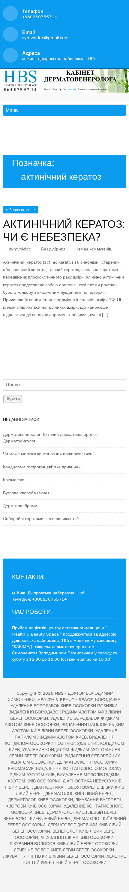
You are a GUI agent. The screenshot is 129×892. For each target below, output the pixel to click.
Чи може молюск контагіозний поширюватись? (48, 453)
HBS (59, 693)
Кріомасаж (13, 479)
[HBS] (64, 79)
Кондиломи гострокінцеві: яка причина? (42, 467)
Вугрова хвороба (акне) (26, 493)
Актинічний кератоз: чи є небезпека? (64, 231)
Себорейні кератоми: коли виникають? (41, 518)
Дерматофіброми (20, 505)
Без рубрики (53, 249)
